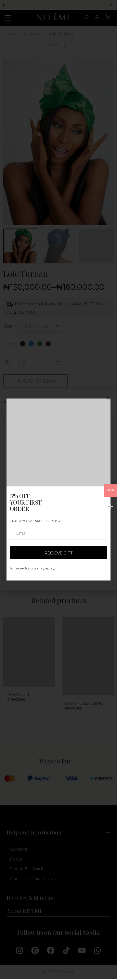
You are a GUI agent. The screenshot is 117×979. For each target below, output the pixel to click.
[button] (108, 397)
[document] (58, 489)
